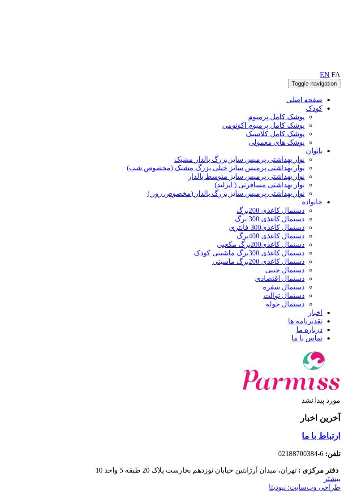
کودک (314, 108)
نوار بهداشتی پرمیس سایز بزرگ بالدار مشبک (239, 159)
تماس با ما (307, 338)
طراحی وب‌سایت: (304, 487)
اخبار (315, 312)
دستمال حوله (285, 304)
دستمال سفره (284, 287)
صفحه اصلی (304, 99)
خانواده (312, 202)
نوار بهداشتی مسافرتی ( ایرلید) (260, 185)
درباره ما (309, 329)
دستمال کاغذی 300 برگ (270, 219)
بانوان (314, 151)
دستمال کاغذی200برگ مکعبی (261, 244)
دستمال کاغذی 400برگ (270, 236)
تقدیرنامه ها (305, 321)
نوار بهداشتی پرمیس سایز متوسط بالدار (246, 176)
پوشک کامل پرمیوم (276, 117)
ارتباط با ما (321, 435)
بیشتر (332, 478)
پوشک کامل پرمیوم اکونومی (263, 125)
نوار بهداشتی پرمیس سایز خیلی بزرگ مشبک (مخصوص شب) (216, 168)
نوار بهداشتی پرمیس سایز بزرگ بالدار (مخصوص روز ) (226, 193)
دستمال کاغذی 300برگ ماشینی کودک (249, 253)
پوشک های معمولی (277, 142)
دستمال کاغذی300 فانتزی (267, 227)
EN (325, 74)
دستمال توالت (284, 295)
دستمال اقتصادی (280, 278)
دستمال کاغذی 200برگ (270, 210)
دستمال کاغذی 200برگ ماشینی (258, 261)
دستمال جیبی (285, 270)
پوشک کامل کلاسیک (275, 134)
